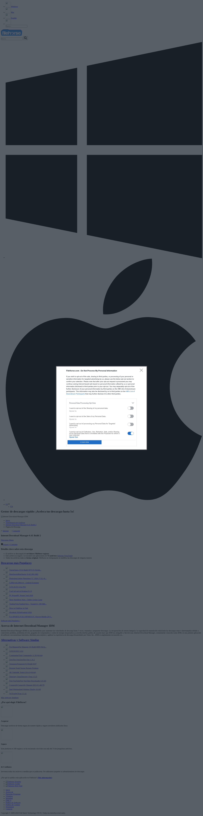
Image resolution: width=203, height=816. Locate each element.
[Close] (142, 371)
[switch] (131, 408)
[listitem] (101, 403)
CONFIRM (84, 442)
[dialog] (101, 408)
